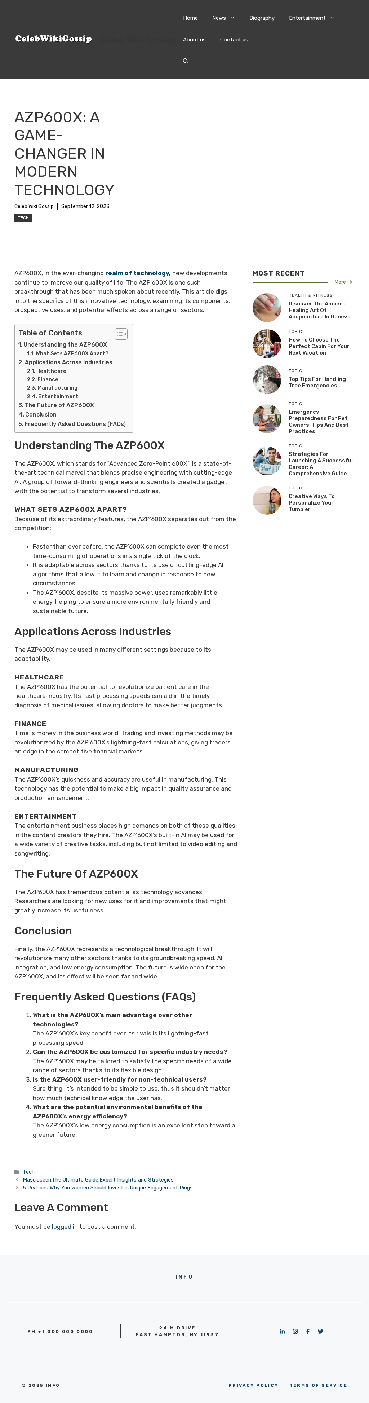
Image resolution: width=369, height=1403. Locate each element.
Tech (23, 217)
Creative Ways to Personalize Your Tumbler (312, 503)
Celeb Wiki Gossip (138, 39)
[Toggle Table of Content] (118, 334)
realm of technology (136, 273)
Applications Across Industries (68, 362)
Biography (262, 18)
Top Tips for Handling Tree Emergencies (317, 382)
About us (194, 39)
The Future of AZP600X (59, 405)
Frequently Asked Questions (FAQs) (75, 424)
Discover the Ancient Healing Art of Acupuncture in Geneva (320, 310)
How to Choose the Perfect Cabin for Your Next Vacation (319, 346)
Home (190, 18)
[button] (186, 61)
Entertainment (307, 18)
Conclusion (41, 414)
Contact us (234, 39)
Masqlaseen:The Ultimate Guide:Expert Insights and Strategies (98, 1180)
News (219, 18)
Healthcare (51, 371)
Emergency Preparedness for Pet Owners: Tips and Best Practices (319, 422)
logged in (65, 1226)
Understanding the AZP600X (65, 344)
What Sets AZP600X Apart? (72, 353)
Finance (47, 379)
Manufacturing (57, 387)
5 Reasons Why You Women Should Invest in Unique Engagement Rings (108, 1187)
